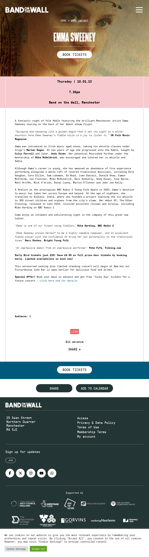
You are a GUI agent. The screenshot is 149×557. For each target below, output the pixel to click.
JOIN (10, 460)
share (54, 388)
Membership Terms (91, 432)
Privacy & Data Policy (96, 422)
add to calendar (94, 388)
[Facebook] (9, 473)
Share (72, 349)
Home (64, 20)
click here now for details (58, 280)
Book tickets (74, 369)
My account (86, 436)
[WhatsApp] (52, 473)
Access (82, 418)
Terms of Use (88, 427)
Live (74, 331)
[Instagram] (31, 473)
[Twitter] (20, 473)
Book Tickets (74, 54)
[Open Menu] (139, 9)
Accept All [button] (38, 548)
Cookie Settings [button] (16, 548)
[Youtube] (41, 473)
